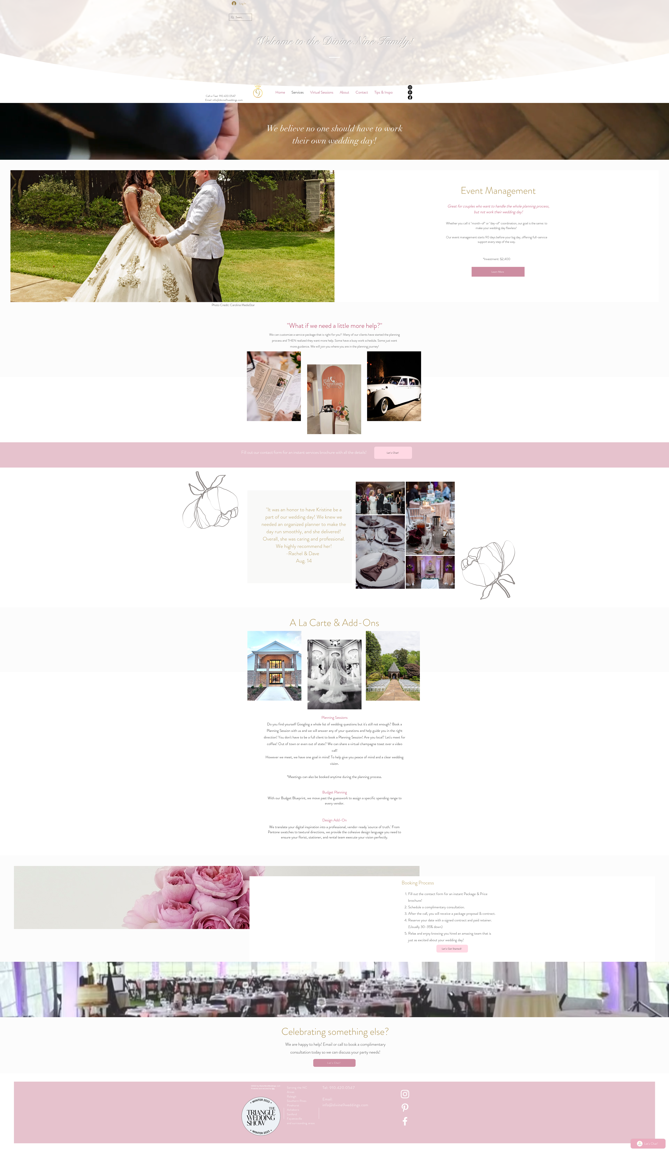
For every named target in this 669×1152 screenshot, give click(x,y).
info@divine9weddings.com (228, 100)
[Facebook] (410, 97)
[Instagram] (410, 87)
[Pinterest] (410, 92)
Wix (273, 1088)
